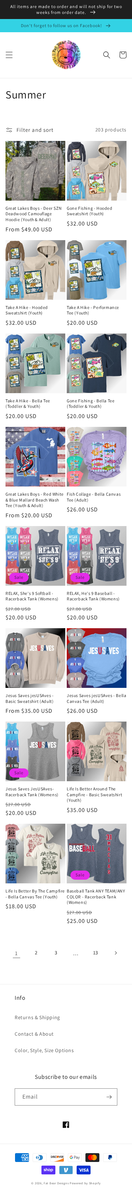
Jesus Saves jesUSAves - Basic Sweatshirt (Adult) (30, 698)
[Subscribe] (109, 1097)
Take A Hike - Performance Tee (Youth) (93, 310)
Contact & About (34, 1034)
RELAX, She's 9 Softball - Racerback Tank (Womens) (32, 596)
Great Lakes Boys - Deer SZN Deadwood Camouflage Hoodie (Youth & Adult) (34, 213)
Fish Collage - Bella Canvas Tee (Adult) (94, 497)
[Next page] (115, 953)
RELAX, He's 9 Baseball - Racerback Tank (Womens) (93, 596)
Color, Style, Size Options (44, 1050)
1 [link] (16, 953)
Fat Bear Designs (56, 1183)
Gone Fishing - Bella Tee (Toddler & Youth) (90, 403)
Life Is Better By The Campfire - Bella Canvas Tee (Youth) (35, 893)
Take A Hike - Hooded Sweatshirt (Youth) (27, 310)
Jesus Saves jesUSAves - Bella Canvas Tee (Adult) (96, 698)
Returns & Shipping (37, 1017)
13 (95, 952)
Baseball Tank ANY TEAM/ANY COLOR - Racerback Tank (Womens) (96, 896)
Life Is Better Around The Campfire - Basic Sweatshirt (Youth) (94, 794)
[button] (9, 55)
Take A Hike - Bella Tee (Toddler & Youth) (28, 403)
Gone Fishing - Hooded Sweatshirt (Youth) (90, 211)
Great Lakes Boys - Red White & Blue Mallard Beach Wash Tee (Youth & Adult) (35, 499)
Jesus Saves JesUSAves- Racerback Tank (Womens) (32, 791)
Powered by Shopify (85, 1183)
